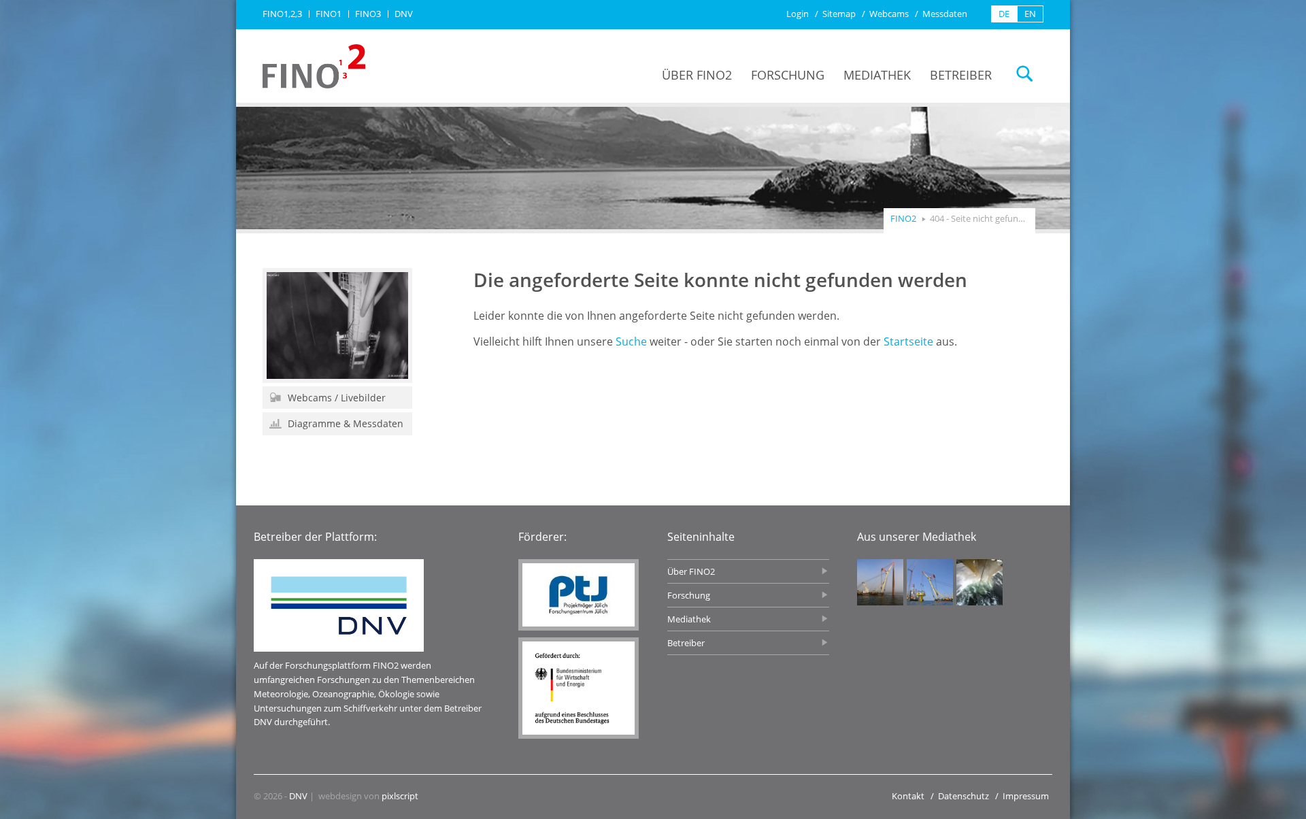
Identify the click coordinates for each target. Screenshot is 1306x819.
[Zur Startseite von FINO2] (314, 66)
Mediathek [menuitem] (877, 75)
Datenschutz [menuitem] (963, 796)
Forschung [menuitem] (787, 75)
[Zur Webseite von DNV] (339, 605)
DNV (298, 796)
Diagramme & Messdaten (344, 423)
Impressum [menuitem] (1026, 796)
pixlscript (400, 796)
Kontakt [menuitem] (908, 796)
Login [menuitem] (797, 13)
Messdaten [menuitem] (944, 13)
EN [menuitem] (1030, 13)
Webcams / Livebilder (335, 397)
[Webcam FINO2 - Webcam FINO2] (337, 325)
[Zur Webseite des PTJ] (578, 595)
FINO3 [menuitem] (368, 13)
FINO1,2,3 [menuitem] (282, 13)
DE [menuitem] (1004, 13)
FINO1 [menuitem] (328, 13)
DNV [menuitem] (404, 13)
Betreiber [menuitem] (961, 75)
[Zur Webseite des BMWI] (578, 688)
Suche (631, 341)
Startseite (908, 341)
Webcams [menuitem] (889, 13)
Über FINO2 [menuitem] (697, 75)
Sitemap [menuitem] (839, 13)
